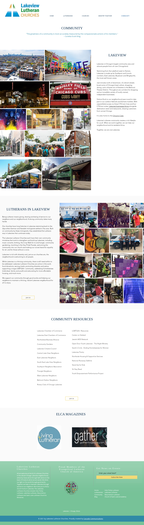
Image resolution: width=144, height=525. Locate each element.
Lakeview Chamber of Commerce (49, 331)
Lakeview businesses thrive (119, 106)
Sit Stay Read (77, 369)
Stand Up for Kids (78, 365)
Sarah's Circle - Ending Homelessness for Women (90, 348)
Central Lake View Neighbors (48, 353)
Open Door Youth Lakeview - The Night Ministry (90, 344)
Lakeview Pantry (78, 352)
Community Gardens (45, 344)
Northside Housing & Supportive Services (87, 356)
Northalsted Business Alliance (48, 340)
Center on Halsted (79, 335)
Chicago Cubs (118, 116)
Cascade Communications (93, 519)
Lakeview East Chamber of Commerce (51, 335)
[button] (85, 16)
